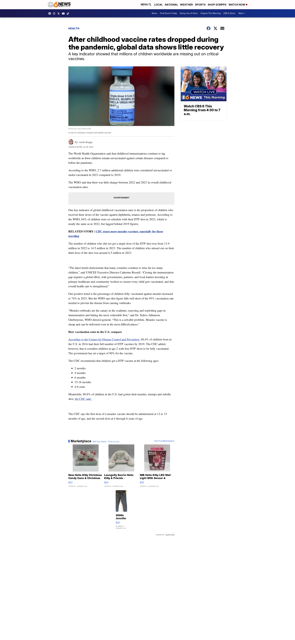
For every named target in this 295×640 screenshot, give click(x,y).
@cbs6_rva (69, 13)
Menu (145, 4)
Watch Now (237, 4)
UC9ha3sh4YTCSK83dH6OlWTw (64, 13)
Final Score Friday (168, 13)
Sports (200, 4)
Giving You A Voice (189, 13)
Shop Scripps (217, 4)
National (171, 4)
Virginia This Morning (211, 13)
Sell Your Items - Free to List (105, 442)
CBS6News (50, 13)
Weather (186, 4)
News (154, 13)
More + (242, 13)
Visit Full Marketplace (164, 441)
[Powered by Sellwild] (169, 535)
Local (158, 4)
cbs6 (55, 13)
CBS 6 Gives (229, 13)
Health (73, 28)
